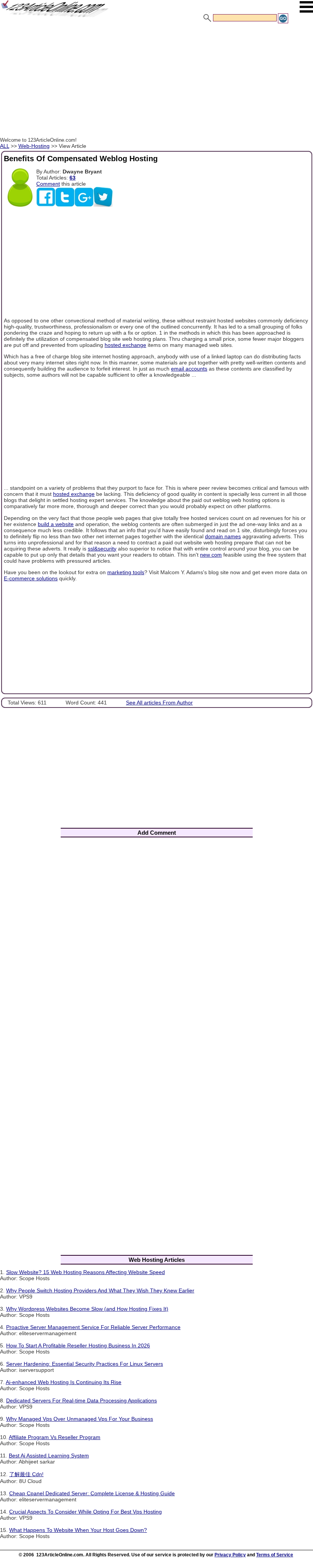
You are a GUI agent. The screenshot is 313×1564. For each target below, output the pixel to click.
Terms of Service (274, 1555)
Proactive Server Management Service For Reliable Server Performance (93, 1327)
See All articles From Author (159, 702)
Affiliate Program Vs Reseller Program (54, 1437)
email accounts (189, 369)
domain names (223, 536)
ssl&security (102, 549)
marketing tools (125, 572)
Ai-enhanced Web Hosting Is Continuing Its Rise (63, 1382)
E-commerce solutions (31, 578)
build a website (56, 524)
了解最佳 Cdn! (26, 1474)
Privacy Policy (230, 1555)
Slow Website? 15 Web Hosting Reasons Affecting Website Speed (85, 1272)
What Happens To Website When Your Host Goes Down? (78, 1530)
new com (211, 555)
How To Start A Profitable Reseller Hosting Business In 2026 (78, 1345)
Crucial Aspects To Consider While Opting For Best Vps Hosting (85, 1512)
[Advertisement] (156, 81)
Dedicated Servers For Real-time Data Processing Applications (81, 1400)
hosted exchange (125, 345)
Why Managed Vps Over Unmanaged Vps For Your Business (79, 1419)
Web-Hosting (34, 146)
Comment (48, 184)
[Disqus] (156, 943)
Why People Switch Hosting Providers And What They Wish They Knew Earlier (100, 1290)
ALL (4, 146)
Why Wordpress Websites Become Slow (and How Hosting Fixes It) (87, 1309)
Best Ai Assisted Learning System (49, 1455)
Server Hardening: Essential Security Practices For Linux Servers (84, 1364)
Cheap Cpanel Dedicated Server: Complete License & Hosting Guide (92, 1493)
